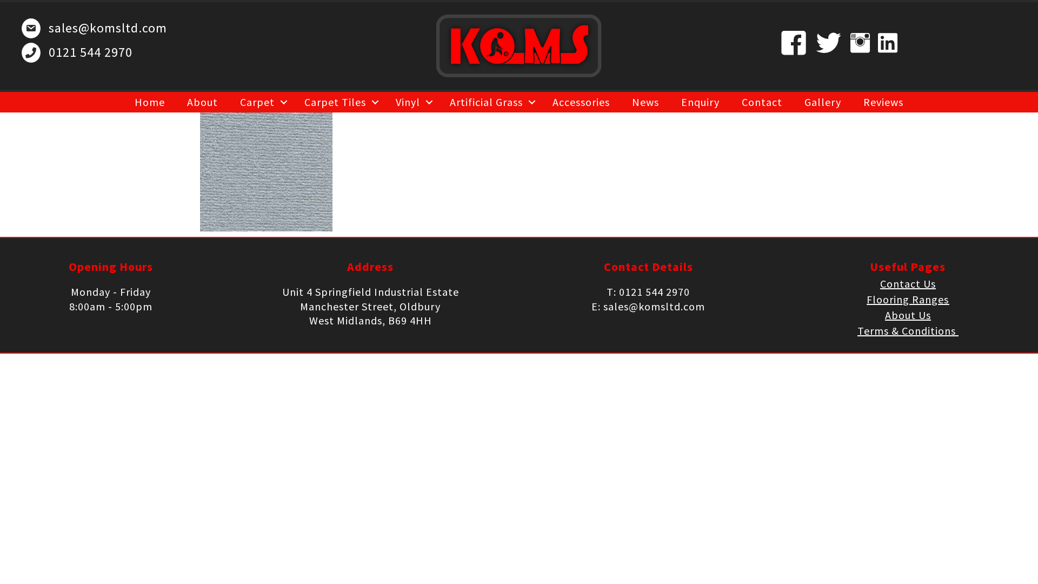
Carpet (257, 102)
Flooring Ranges (908, 299)
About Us (908, 315)
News (645, 102)
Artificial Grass (486, 102)
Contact (762, 102)
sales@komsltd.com (108, 27)
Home (150, 102)
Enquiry (700, 102)
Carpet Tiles (335, 102)
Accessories (581, 102)
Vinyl (408, 102)
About (202, 102)
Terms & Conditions (908, 330)
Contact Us (908, 283)
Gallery (822, 102)
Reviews (883, 102)
